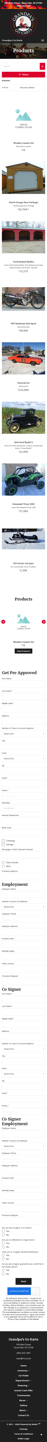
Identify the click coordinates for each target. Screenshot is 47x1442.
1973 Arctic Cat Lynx (23, 563)
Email (4, 778)
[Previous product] (3, 622)
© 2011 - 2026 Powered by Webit (23, 1424)
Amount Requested (10, 815)
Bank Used (6, 827)
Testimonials (23, 1395)
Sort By (5, 87)
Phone (4, 790)
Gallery (23, 1405)
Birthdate (6, 803)
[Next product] (44, 622)
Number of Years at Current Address (18, 728)
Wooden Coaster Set (23, 143)
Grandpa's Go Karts (12, 40)
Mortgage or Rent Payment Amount (17, 849)
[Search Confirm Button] (42, 66)
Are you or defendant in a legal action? (18, 1240)
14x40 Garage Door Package (23, 202)
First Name (6, 678)
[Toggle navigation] (42, 40)
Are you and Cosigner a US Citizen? (17, 1227)
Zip (3, 765)
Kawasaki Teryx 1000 (23, 504)
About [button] (22, 1410)
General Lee (23, 383)
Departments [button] (23, 1380)
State (4, 753)
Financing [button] (23, 1385)
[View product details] (23, 118)
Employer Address (10, 926)
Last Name (6, 691)
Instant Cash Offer (23, 1390)
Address (5, 715)
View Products (23, 651)
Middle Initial (7, 703)
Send (23, 1281)
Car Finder (23, 1375)
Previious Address (10, 871)
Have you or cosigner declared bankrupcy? (20, 1252)
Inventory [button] (23, 1370)
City (3, 740)
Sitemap (23, 1429)
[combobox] (23, 733)
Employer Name (9, 889)
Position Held (8, 938)
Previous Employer (10, 976)
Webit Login (23, 1438)
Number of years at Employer (15, 901)
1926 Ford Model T (23, 442)
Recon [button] (22, 1400)
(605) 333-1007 (24, 6)
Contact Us (23, 1415)
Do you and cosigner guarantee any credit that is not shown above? (23, 1265)
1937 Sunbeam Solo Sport (23, 323)
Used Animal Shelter (23, 262)
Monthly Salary (8, 951)
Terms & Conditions (23, 1434)
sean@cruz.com (23, 1358)
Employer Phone (9, 914)
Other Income (8, 963)
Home (24, 1365)
